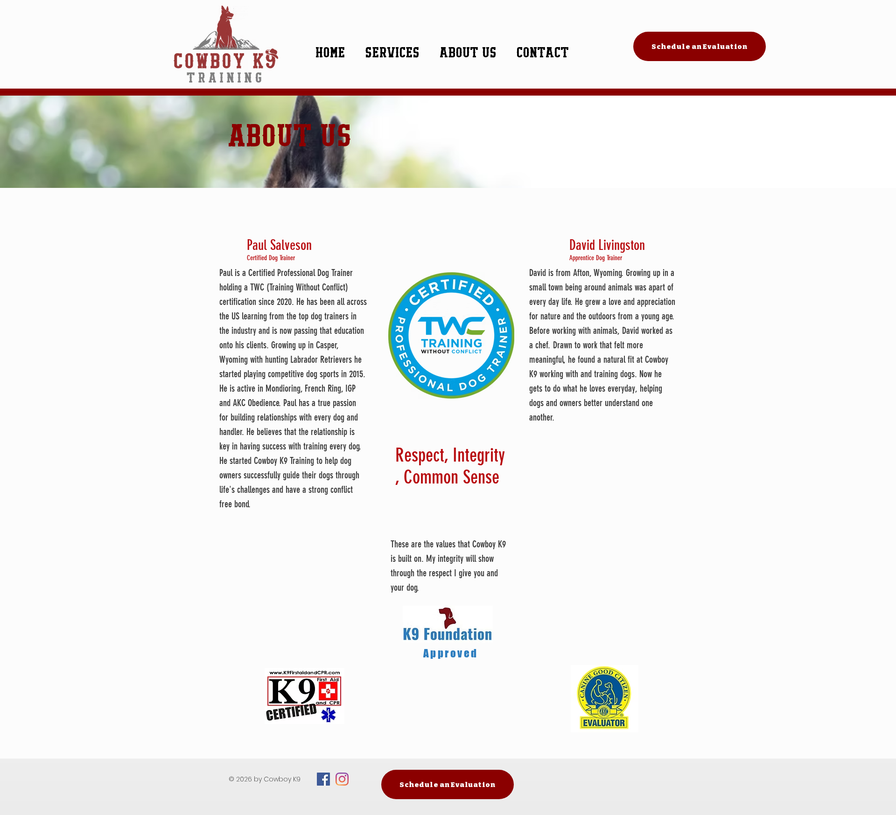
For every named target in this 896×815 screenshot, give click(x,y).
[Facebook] (323, 779)
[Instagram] (342, 779)
